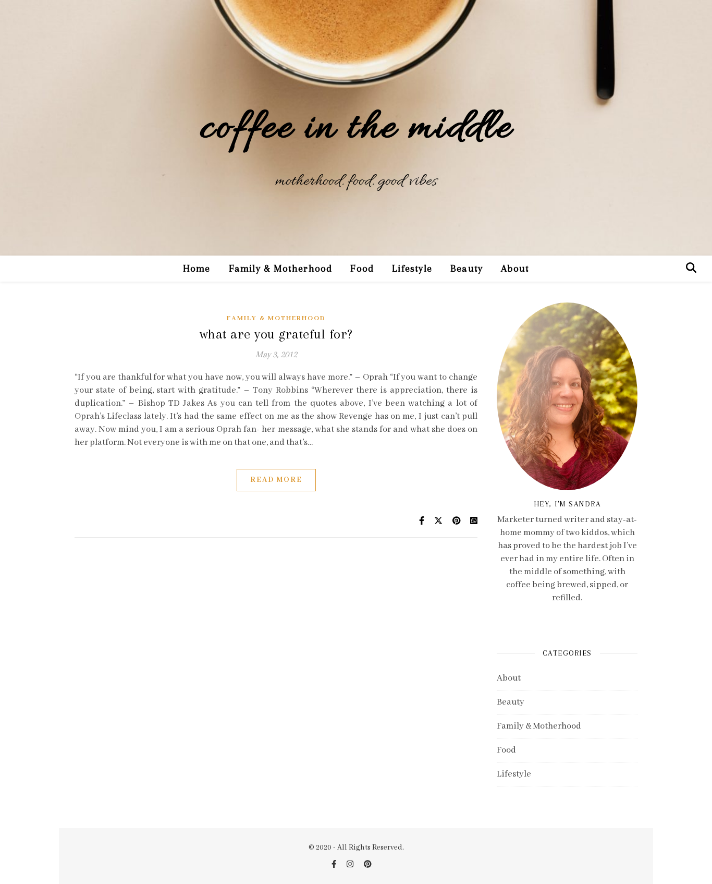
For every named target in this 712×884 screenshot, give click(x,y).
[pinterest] (368, 864)
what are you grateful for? (276, 334)
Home (197, 268)
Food (362, 268)
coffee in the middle (356, 129)
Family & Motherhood (281, 268)
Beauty (466, 268)
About (515, 268)
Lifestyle (412, 268)
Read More (276, 480)
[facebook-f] (335, 864)
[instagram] (351, 864)
